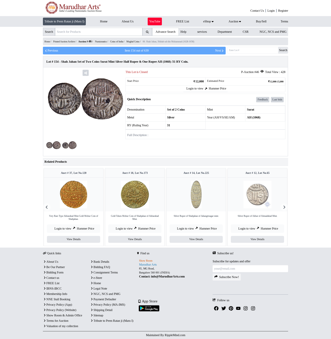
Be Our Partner (55, 267)
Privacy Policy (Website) (61, 310)
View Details (73, 239)
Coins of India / (117, 41)
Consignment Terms (105, 272)
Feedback (263, 99)
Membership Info (56, 293)
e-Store (97, 277)
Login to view (194, 88)
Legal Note (100, 288)
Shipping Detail (102, 310)
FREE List (52, 283)
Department (225, 31)
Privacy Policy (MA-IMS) (109, 304)
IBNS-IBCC (54, 288)
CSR (246, 31)
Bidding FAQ (101, 267)
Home (97, 283)
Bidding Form (54, 272)
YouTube (154, 21)
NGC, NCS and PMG (273, 31)
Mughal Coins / (133, 41)
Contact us (52, 277)
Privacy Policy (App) (59, 304)
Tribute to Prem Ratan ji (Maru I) (64, 21)
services (202, 31)
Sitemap (98, 315)
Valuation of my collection (62, 326)
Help (183, 31)
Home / (48, 41)
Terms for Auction (57, 320)
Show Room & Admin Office (64, 315)
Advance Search (165, 31)
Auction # (85, 41)
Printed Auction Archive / (65, 41)
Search (283, 50)
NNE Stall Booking (58, 299)
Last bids (277, 99)
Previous (53, 50)
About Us (52, 261)
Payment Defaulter (104, 299)
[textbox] (175, 272)
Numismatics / (102, 41)
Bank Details (101, 261)
